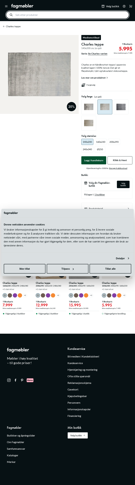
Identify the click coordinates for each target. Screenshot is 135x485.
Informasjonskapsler (79, 409)
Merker (11, 461)
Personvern (74, 402)
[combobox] (67, 14)
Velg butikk (123, 184)
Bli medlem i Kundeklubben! (83, 356)
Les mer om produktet (93, 77)
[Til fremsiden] (54, 6)
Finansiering (74, 415)
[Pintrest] (22, 380)
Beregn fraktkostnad (118, 168)
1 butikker (99, 194)
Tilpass (65, 268)
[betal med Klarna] (30, 380)
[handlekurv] (123, 6)
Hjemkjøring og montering (82, 369)
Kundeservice (75, 363)
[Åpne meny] (6, 6)
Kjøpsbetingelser (77, 396)
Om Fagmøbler (15, 442)
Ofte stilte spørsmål (79, 376)
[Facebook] (15, 380)
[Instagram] (9, 380)
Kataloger (12, 455)
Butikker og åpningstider (21, 435)
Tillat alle (110, 268)
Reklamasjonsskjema (79, 382)
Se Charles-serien (97, 53)
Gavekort (73, 389)
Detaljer (120, 258)
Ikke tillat (24, 268)
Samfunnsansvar (16, 448)
